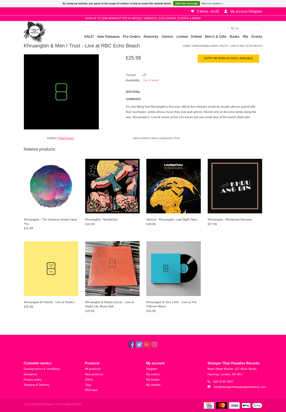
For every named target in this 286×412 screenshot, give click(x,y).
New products (94, 374)
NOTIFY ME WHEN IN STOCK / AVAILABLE (228, 58)
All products (92, 368)
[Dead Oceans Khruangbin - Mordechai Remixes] (235, 186)
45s (245, 37)
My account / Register (245, 11)
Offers (89, 379)
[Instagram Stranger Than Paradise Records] (154, 344)
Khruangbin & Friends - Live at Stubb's (49, 302)
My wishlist (153, 384)
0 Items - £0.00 (208, 11)
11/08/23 (52, 138)
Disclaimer (30, 374)
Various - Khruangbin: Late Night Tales (171, 219)
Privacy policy (33, 379)
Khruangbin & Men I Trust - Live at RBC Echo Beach (227, 45)
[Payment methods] (208, 405)
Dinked (196, 37)
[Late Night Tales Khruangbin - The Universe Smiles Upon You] (51, 186)
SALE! (89, 37)
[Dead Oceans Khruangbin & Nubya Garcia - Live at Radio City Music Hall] (112, 268)
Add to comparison (162, 138)
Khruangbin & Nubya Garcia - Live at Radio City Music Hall (109, 304)
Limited (182, 37)
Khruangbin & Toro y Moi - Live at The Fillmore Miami (171, 304)
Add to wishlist (141, 138)
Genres (167, 37)
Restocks (151, 37)
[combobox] (245, 28)
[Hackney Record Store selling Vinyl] (46, 32)
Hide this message (186, 3)
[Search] (231, 28)
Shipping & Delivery (36, 384)
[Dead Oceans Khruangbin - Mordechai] (112, 186)
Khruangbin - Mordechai (101, 219)
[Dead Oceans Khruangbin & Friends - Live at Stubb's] (51, 268)
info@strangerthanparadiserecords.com (239, 387)
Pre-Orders (131, 37)
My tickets (152, 379)
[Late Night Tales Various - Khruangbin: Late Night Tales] (173, 186)
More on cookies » (212, 3)
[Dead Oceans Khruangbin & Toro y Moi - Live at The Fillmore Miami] (173, 268)
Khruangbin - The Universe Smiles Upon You (50, 221)
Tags (88, 384)
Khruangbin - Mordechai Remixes (230, 219)
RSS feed (91, 390)
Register (151, 368)
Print (177, 138)
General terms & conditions (42, 368)
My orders (153, 374)
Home (186, 45)
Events (256, 37)
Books (235, 37)
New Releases (108, 37)
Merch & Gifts (216, 37)
